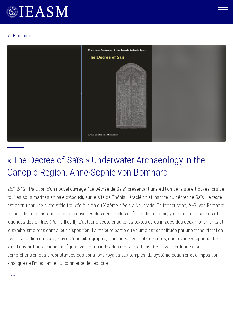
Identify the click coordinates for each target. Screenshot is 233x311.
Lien (11, 276)
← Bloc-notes (20, 36)
